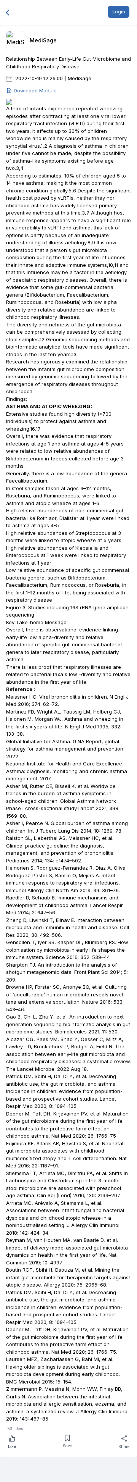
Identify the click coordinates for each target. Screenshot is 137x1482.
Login (118, 12)
